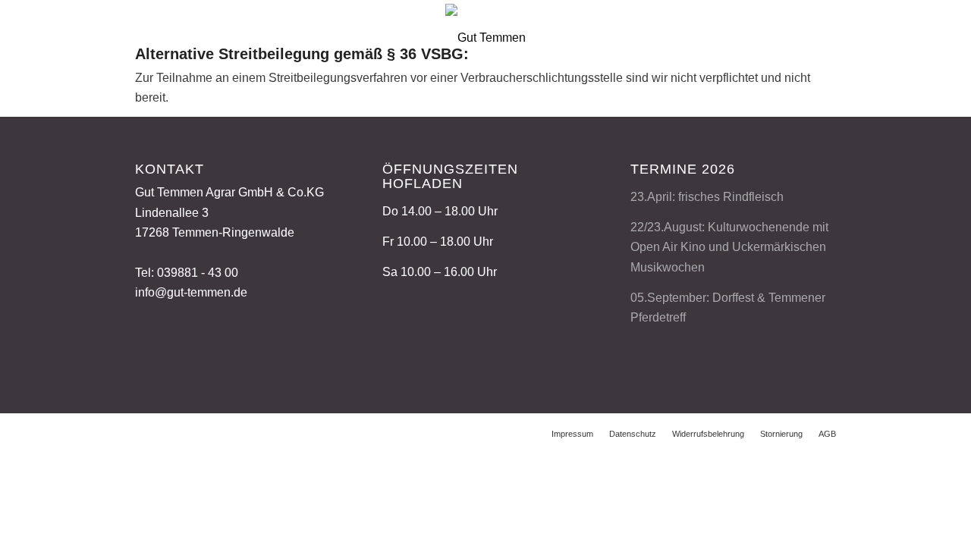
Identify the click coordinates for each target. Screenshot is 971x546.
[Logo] (485, 35)
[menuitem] (572, 434)
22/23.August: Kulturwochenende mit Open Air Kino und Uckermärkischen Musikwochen (729, 247)
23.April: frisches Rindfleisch (707, 196)
